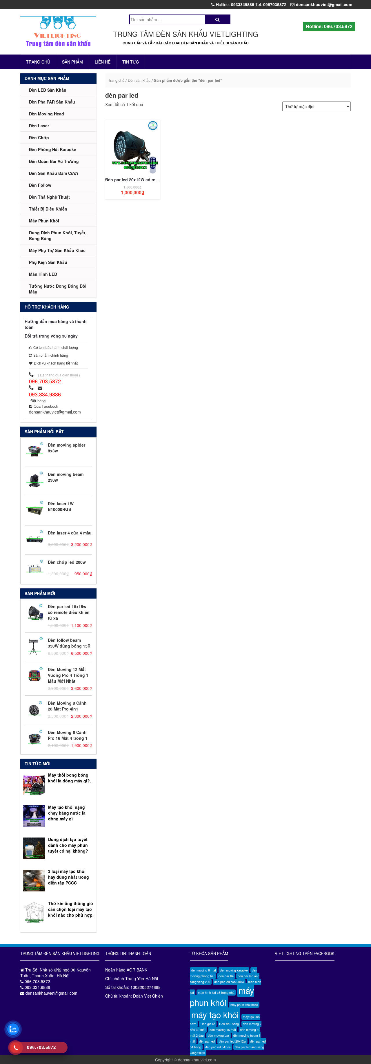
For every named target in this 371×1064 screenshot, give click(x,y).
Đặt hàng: (38, 400)
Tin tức (130, 62)
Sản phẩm (72, 62)
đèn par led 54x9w (218, 1047)
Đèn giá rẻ (208, 1024)
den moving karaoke (234, 970)
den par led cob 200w (229, 982)
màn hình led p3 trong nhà (216, 992)
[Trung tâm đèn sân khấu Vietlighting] (58, 31)
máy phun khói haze (244, 1005)
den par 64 (226, 976)
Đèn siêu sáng (229, 1024)
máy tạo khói (215, 1014)
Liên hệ (102, 62)
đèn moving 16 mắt (223, 1029)
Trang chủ (38, 62)
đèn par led (207, 1041)
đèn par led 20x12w (232, 1041)
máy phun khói (222, 996)
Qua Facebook (46, 406)
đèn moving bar (218, 1035)
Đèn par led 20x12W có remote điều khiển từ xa (152, 179)
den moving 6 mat (203, 970)
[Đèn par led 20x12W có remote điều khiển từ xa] (132, 146)
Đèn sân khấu (139, 80)
